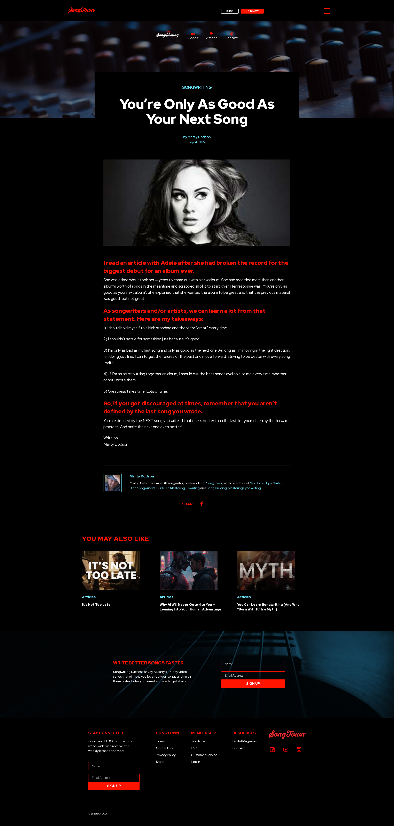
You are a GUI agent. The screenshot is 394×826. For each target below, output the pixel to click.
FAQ (194, 748)
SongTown (214, 483)
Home (160, 741)
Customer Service (204, 755)
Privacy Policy (165, 755)
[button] (327, 11)
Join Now (198, 741)
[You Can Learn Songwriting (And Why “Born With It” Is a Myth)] (266, 570)
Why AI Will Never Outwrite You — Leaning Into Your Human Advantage (190, 606)
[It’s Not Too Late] (111, 570)
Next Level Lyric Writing (267, 483)
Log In (195, 761)
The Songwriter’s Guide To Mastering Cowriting (165, 488)
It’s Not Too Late (96, 604)
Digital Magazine (245, 741)
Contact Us (164, 748)
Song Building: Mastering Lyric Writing (234, 488)
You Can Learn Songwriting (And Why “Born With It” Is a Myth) (268, 606)
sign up (253, 683)
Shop (160, 761)
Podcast (239, 748)
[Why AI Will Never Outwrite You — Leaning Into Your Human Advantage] (189, 570)
